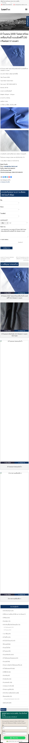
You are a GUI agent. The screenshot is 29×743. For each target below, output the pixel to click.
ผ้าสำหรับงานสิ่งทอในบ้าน (9, 693)
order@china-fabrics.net (21, 4)
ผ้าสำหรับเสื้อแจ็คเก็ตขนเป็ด (10, 624)
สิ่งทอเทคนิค (6, 696)
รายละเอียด (7, 293)
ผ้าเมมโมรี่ (5, 647)
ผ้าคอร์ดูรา (6, 621)
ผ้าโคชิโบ (5, 637)
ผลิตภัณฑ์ (5, 703)
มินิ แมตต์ (5, 644)
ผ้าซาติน (5, 675)
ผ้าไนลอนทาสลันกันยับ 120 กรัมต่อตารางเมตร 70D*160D (7, 259)
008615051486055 (7, 4)
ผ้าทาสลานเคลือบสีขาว (14, 598)
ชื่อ (3, 725)
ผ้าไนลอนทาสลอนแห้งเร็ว (14, 466)
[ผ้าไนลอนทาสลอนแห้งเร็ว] (14, 341)
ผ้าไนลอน (6, 630)
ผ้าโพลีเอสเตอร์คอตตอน (9, 658)
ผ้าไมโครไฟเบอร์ (7, 640)
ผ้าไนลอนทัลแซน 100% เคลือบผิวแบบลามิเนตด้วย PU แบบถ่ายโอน (22, 259)
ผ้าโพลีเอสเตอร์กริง (8, 668)
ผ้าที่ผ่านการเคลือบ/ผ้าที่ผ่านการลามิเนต (13, 614)
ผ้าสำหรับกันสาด (7, 610)
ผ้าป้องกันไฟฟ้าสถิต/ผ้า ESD (10, 699)
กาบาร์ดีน (5, 633)
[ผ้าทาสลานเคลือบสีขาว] (14, 473)
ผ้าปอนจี (5, 661)
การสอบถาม (21, 293)
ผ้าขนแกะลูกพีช (7, 689)
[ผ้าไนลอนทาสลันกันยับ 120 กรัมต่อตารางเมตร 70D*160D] (14, 329)
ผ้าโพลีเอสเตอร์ (7, 627)
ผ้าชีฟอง (5, 617)
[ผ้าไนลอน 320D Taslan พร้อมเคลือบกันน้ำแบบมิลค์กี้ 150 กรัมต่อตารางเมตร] (14, 291)
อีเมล (3, 731)
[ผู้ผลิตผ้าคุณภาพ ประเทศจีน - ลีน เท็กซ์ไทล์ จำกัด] (6, 11)
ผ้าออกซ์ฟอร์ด (6, 654)
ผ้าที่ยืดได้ (5, 672)
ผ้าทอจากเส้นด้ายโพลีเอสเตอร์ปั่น (11, 665)
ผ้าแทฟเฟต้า (6, 682)
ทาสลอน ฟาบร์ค (25, 23)
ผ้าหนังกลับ (6, 679)
